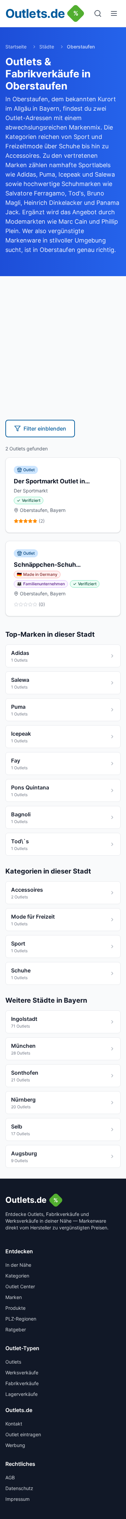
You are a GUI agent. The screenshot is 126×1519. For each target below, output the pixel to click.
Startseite (16, 46)
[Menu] (114, 13)
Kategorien (17, 1276)
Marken (13, 1297)
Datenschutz (19, 1488)
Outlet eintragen (23, 1434)
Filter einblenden (45, 428)
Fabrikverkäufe (22, 1383)
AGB (10, 1477)
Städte (46, 46)
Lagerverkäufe (21, 1394)
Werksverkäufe (21, 1372)
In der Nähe (18, 1265)
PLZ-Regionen (20, 1319)
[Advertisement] (63, 343)
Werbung (15, 1445)
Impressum (17, 1499)
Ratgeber (15, 1329)
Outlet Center (20, 1286)
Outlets (13, 1362)
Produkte (15, 1308)
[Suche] (97, 13)
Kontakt (13, 1424)
